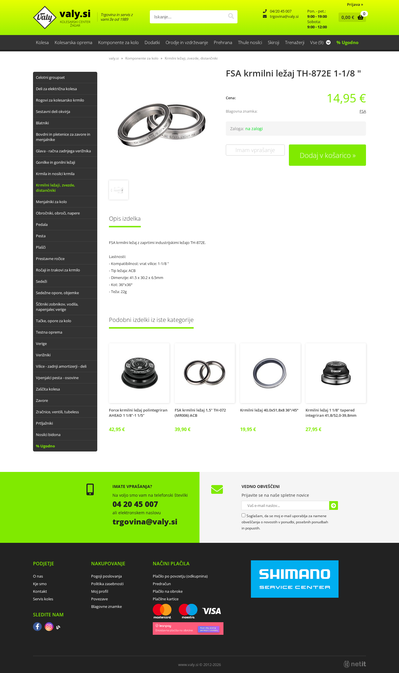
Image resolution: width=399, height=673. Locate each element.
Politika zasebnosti (107, 583)
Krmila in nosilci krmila (55, 173)
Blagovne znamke (106, 606)
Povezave (99, 598)
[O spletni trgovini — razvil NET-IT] (355, 664)
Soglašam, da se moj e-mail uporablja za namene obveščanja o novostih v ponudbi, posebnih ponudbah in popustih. (285, 522)
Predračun (162, 583)
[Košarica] (351, 17)
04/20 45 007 (281, 11)
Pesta (41, 235)
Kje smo (40, 583)
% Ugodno (347, 42)
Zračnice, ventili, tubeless (57, 411)
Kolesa (42, 42)
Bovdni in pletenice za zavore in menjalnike (63, 137)
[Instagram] (49, 627)
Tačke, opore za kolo (53, 320)
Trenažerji (294, 42)
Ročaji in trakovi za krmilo (58, 270)
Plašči (41, 247)
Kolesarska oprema (73, 42)
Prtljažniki (44, 423)
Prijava (355, 4)
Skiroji (273, 42)
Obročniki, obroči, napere (58, 213)
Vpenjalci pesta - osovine (57, 377)
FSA (363, 111)
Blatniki (42, 122)
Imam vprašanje (255, 150)
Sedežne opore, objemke (57, 292)
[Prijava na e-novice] (333, 505)
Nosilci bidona (48, 434)
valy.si (114, 58)
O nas (38, 576)
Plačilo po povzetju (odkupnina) (180, 576)
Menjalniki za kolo (51, 201)
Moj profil (99, 591)
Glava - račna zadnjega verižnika (63, 151)
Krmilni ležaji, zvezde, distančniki (55, 187)
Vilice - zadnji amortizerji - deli (61, 366)
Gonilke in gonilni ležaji (55, 162)
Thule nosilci (250, 42)
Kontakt (40, 591)
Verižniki (43, 355)
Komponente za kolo (118, 42)
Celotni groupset (50, 77)
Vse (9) (317, 42)
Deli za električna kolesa (56, 88)
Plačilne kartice (165, 598)
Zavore (42, 400)
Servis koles (43, 598)
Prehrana (223, 42)
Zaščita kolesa (48, 389)
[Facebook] (37, 627)
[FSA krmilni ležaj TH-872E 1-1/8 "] (161, 124)
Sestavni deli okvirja (53, 111)
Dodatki (152, 42)
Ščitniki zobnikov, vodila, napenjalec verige (57, 306)
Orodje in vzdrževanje (187, 42)
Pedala (42, 224)
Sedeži (41, 281)
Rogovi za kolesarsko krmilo (60, 100)
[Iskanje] (230, 16)
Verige (41, 343)
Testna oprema (49, 332)
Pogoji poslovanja (106, 576)
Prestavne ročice (50, 258)
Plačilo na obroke (168, 591)
